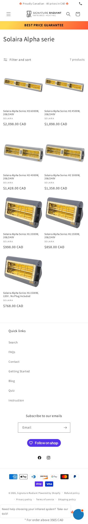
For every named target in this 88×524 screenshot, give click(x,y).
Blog (12, 381)
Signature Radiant (27, 492)
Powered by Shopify (49, 492)
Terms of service (45, 499)
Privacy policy (24, 499)
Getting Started (19, 371)
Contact (14, 362)
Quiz (12, 390)
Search (13, 342)
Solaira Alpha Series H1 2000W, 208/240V (21, 235)
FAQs (12, 352)
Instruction (16, 400)
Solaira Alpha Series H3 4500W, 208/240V (62, 112)
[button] (8, 14)
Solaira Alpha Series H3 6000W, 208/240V (21, 112)
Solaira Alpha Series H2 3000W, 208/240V (62, 177)
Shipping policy (67, 499)
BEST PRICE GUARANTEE (44, 25)
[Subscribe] (65, 428)
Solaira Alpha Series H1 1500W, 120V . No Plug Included (21, 294)
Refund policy (71, 492)
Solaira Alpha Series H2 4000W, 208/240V (21, 177)
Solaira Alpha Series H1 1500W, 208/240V (62, 235)
